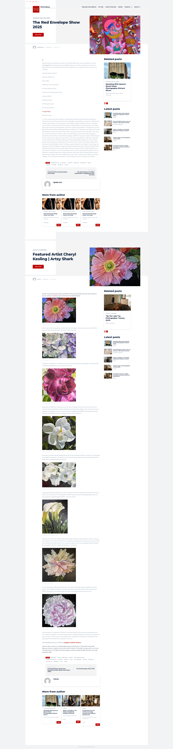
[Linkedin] (33, 1)
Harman (48, 164)
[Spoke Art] (35, 47)
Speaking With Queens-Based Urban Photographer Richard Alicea (121, 114)
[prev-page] (105, 103)
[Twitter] (36, 1)
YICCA (121, 93)
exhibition (83, 162)
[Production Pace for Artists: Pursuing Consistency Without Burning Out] (108, 147)
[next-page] (107, 103)
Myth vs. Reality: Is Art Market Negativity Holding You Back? (121, 130)
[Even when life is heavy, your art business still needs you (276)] (108, 123)
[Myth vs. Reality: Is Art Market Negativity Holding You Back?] (108, 131)
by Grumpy (63, 162)
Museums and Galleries (41, 18)
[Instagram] (30, 1)
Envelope (76, 162)
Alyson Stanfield (118, 124)
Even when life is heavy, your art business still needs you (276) (121, 122)
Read (59, 224)
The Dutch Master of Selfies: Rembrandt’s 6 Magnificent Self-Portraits (85, 173)
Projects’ (60, 164)
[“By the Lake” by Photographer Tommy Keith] (108, 139)
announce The (55, 162)
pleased (54, 164)
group (89, 162)
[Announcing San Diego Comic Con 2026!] (51, 204)
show (66, 164)
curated (69, 162)
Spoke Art (40, 47)
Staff (114, 140)
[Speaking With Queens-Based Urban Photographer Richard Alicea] (117, 70)
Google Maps (46, 111)
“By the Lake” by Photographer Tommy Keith (121, 138)
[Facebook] (27, 1)
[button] (137, 7)
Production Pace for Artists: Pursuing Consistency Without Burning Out (121, 147)
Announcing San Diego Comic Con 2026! (50, 214)
